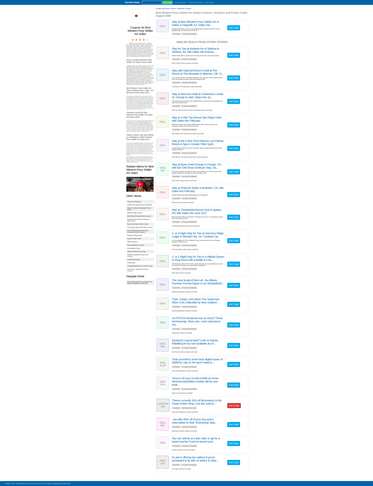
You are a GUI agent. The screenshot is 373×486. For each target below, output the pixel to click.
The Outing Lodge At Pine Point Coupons (140, 227)
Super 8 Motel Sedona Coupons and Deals (185, 63)
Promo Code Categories (195, 2)
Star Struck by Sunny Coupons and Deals (184, 352)
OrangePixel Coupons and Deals (182, 333)
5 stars (147, 40)
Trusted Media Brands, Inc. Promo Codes (140, 266)
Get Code (234, 405)
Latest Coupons (209, 2)
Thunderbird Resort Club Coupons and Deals (186, 226)
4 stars (144, 40)
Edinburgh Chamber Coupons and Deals (184, 431)
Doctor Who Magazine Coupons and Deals (185, 371)
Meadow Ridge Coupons (134, 213)
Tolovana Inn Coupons (134, 201)
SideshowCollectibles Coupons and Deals (184, 291)
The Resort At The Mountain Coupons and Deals (187, 86)
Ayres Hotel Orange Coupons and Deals (184, 180)
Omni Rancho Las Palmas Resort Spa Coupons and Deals (190, 157)
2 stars (136, 40)
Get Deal (234, 27)
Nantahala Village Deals (134, 235)
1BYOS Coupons (132, 242)
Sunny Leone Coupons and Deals (182, 393)
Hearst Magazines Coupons (135, 245)
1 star (133, 40)
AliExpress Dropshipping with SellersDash (58, 483)
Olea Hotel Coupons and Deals (181, 273)
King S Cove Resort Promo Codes (137, 224)
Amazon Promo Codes (134, 238)
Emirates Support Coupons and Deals (183, 450)
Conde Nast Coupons (133, 259)
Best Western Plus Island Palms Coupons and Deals (188, 133)
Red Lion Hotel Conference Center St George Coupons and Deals (192, 110)
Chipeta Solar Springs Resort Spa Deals (139, 205)
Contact (29, 483)
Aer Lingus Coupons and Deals (181, 469)
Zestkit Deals (131, 263)
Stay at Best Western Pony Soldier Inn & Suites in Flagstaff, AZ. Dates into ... (139, 282)
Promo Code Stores (180, 2)
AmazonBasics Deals (133, 248)
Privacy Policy (37, 483)
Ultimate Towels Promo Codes (136, 251)
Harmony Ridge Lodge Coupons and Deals (185, 249)
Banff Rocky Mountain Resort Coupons (139, 216)
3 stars (140, 40)
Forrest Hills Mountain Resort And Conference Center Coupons (137, 231)
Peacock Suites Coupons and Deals (183, 202)
